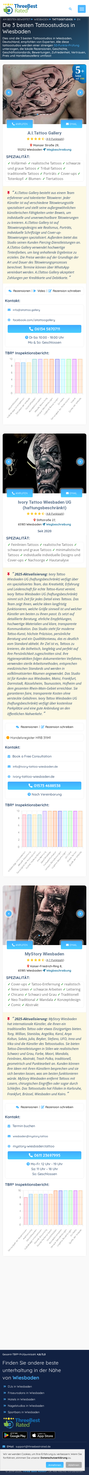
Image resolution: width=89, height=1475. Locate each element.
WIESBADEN (41, 19)
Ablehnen (73, 1465)
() (55, 138)
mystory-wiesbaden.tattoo (33, 1146)
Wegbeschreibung (58, 149)
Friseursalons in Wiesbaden (26, 1393)
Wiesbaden (26, 1377)
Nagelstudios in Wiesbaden (26, 1406)
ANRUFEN (21, 124)
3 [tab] (44, 114)
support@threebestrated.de (33, 1446)
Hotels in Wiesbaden (21, 1399)
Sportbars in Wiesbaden (24, 1412)
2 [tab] (40, 114)
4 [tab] (47, 114)
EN (78, 19)
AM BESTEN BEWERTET (16, 19)
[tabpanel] (44, 94)
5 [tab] (50, 114)
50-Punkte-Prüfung (66, 45)
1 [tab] (37, 114)
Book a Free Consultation (32, 756)
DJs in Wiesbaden (20, 1386)
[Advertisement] (44, 1305)
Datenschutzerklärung (54, 1457)
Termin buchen (23, 1126)
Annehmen (54, 1465)
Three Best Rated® (35, 1471)
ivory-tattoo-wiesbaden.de (33, 776)
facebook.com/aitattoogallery (34, 320)
